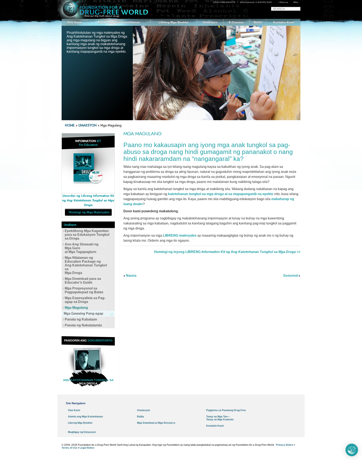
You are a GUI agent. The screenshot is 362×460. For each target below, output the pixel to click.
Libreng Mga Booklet (174, 22)
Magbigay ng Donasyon (82, 432)
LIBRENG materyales (180, 235)
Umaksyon (210, 22)
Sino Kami (74, 22)
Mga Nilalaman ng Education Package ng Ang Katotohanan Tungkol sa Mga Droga (86, 265)
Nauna (130, 275)
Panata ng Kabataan (81, 319)
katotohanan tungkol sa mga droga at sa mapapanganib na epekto (220, 194)
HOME (70, 125)
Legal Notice (87, 447)
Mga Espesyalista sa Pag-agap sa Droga (85, 300)
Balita (258, 22)
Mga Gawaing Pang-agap (83, 313)
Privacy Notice (284, 444)
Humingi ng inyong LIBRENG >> (227, 252)
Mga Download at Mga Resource (156, 422)
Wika (295, 2)
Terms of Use (70, 447)
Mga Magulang (76, 307)
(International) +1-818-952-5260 (255, 2)
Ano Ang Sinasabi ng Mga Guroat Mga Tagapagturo (81, 248)
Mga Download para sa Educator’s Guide (83, 280)
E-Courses (236, 22)
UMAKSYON (88, 125)
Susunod (291, 275)
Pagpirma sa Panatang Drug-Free (226, 410)
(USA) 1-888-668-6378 (224, 2)
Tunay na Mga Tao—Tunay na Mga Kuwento (220, 418)
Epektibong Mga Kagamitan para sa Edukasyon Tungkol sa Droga (87, 234)
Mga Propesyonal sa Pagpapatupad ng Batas (84, 290)
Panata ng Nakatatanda (83, 325)
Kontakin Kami (283, 22)
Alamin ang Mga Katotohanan (118, 22)
